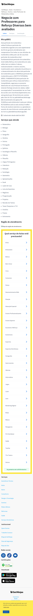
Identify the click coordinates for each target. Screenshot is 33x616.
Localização (20, 33)
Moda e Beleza (5, 507)
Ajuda (15, 598)
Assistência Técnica (7, 481)
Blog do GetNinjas (6, 537)
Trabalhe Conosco (6, 532)
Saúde (3, 515)
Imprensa (16, 597)
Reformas (4, 511)
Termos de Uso (15, 600)
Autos (3, 489)
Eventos (3, 502)
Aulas (11, 10)
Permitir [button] (6, 612)
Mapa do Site (5, 545)
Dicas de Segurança (7, 541)
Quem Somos (5, 528)
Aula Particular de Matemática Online (13, 13)
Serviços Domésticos (7, 520)
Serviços (11, 33)
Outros (10, 12)
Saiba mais (6, 607)
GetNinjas (4, 10)
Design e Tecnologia (7, 498)
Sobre (5, 33)
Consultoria (5, 494)
